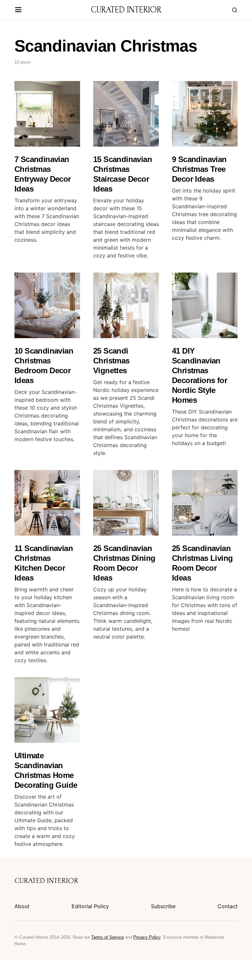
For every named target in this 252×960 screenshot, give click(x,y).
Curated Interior (126, 10)
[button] (18, 10)
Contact (228, 906)
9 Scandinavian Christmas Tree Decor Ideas (199, 169)
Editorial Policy (90, 906)
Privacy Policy (146, 937)
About (22, 906)
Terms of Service (107, 937)
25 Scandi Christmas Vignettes (111, 360)
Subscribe (163, 906)
